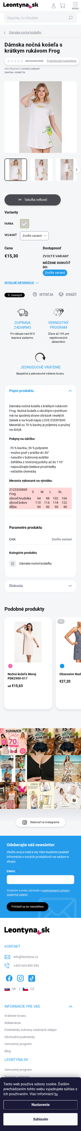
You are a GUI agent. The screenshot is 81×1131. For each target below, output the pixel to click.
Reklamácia (12, 1023)
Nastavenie (41, 1105)
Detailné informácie (19, 282)
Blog (7, 1051)
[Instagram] (20, 977)
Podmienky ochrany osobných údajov (30, 1030)
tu (56, 1094)
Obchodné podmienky (19, 1037)
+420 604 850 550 (26, 965)
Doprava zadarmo (17, 1077)
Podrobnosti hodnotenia (61, 60)
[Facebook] (8, 977)
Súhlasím (40, 1119)
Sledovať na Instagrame (44, 822)
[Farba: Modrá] (62, 666)
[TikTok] (31, 977)
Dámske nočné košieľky (35, 563)
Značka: (14, 72)
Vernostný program (18, 1044)
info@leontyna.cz (26, 957)
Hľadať (70, 17)
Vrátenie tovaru (15, 1015)
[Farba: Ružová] (10, 666)
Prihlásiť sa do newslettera (27, 906)
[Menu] (75, 5)
